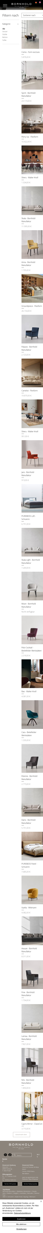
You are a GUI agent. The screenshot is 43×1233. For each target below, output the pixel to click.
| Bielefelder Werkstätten (23, 1191)
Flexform (9, 1193)
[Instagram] (5, 1154)
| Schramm (10, 1197)
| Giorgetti (15, 1193)
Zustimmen (21, 1219)
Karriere (4, 1160)
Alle (3, 29)
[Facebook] (10, 1154)
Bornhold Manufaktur (9, 1191)
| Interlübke (22, 1193)
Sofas (4, 40)
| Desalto (34, 1191)
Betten (5, 37)
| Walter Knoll (18, 1197)
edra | (5, 1193)
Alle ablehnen (21, 1224)
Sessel (4, 31)
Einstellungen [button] (21, 1229)
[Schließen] (40, 1203)
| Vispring (25, 1197)
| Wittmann (31, 1197)
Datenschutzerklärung (22, 1213)
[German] (36, 2)
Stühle (4, 34)
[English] (40, 2)
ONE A (4, 1197)
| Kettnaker (29, 1193)
